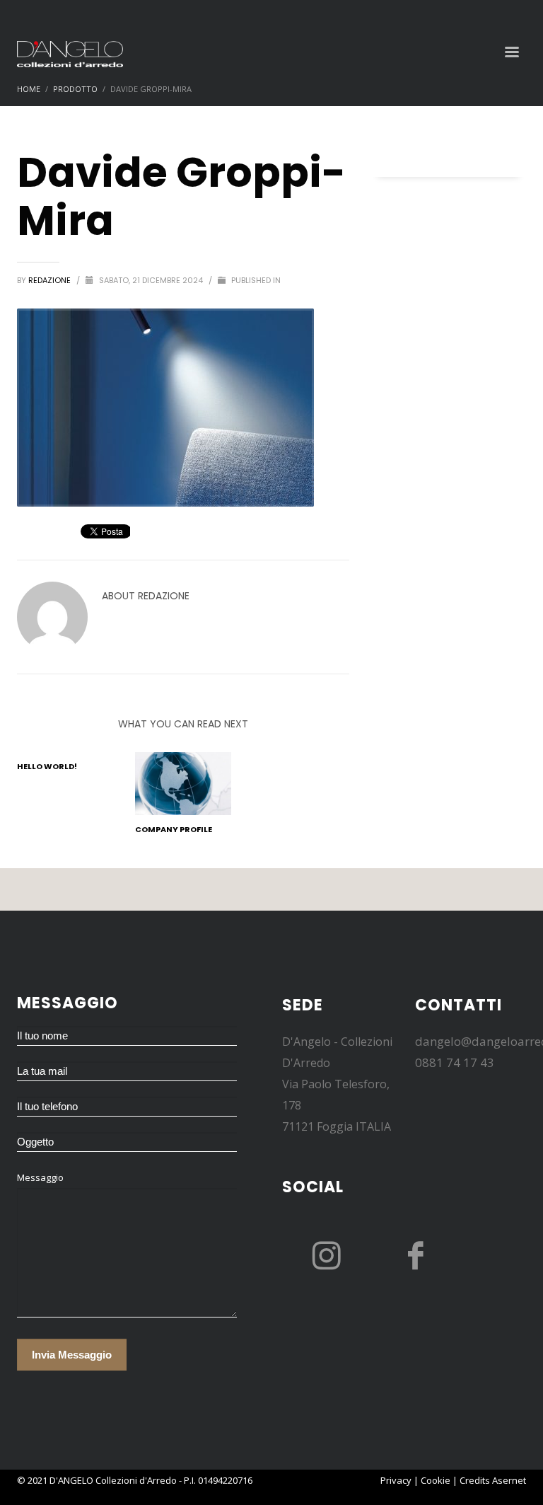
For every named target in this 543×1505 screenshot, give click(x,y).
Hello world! (47, 766)
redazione (50, 280)
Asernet (509, 1480)
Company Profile (173, 829)
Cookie (435, 1480)
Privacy (395, 1480)
